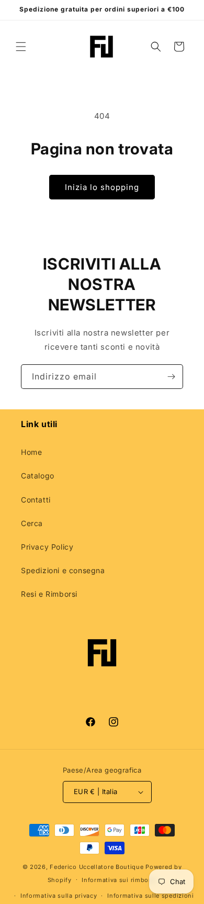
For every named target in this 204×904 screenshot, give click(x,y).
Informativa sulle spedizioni (150, 895)
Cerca (32, 523)
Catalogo (37, 475)
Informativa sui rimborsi (119, 880)
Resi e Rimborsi (49, 593)
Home (31, 452)
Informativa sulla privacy (58, 895)
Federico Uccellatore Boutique (96, 866)
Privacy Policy (47, 546)
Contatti (36, 499)
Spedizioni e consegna (63, 570)
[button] (20, 46)
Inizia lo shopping (102, 187)
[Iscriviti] (171, 376)
